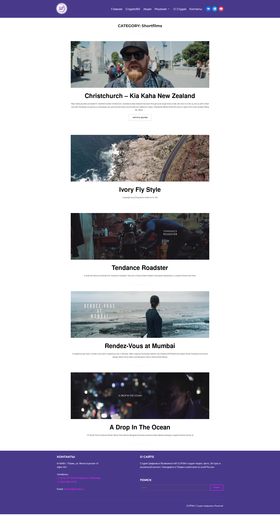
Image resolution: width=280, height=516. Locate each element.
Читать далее (142, 117)
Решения (161, 9)
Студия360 (133, 9)
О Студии (179, 9)
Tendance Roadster (140, 267)
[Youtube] (221, 9)
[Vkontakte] (208, 9)
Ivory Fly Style (140, 189)
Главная (116, 9)
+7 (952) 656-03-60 (67, 481)
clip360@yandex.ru (74, 489)
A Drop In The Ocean (140, 427)
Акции (147, 9)
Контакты (195, 9)
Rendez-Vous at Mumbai (140, 345)
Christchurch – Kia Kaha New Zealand (140, 95)
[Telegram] (214, 9)
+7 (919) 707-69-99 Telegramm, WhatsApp (79, 478)
